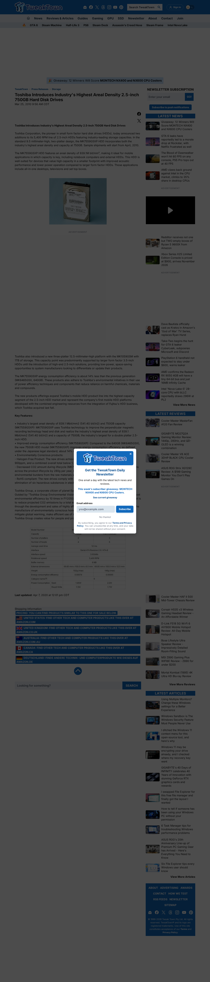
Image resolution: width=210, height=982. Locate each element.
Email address (85, 503)
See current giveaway (105, 497)
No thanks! (105, 517)
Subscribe (125, 509)
